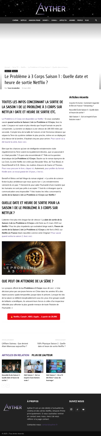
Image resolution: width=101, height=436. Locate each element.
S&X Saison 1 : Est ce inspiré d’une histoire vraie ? (32, 377)
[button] (96, 20)
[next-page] (7, 385)
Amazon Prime (34, 20)
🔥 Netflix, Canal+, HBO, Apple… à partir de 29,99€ (34, 317)
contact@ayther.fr (50, 424)
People (80, 20)
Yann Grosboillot (14, 88)
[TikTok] (77, 410)
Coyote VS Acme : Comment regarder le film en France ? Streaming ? (84, 104)
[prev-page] (3, 385)
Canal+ (54, 20)
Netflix (23, 20)
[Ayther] (50, 9)
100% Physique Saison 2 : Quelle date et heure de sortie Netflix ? (51, 345)
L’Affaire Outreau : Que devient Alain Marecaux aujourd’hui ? (15, 345)
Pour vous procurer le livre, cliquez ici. (18, 168)
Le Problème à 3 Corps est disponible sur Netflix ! (23, 119)
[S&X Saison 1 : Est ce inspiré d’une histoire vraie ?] (33, 366)
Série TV (15, 67)
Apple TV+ (63, 20)
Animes (72, 20)
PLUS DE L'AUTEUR (42, 355)
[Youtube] (83, 410)
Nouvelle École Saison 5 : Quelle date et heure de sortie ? (11, 377)
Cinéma (15, 20)
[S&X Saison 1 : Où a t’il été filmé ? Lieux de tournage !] (55, 366)
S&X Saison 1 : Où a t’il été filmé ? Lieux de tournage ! (54, 377)
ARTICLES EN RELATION (15, 355)
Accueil (7, 67)
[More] (81, 327)
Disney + (46, 20)
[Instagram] (71, 409)
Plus (87, 20)
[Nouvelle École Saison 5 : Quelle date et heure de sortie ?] (11, 366)
